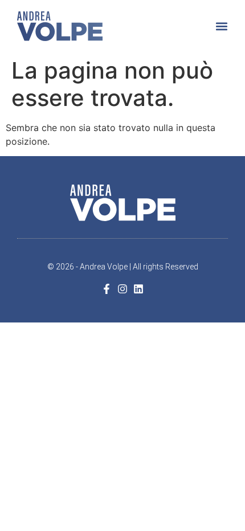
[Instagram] (122, 289)
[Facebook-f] (106, 289)
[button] (221, 26)
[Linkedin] (138, 289)
